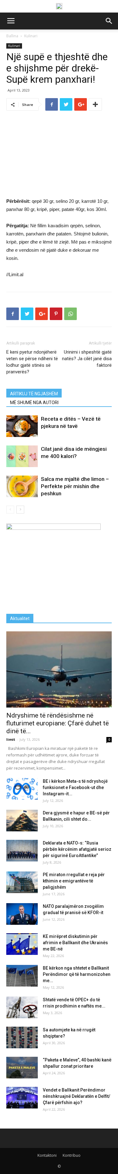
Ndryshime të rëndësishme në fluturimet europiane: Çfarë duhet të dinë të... (57, 723)
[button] (109, 21)
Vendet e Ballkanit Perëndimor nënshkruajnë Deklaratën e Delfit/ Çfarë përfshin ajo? (76, 1096)
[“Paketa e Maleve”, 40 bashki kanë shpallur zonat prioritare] (22, 1067)
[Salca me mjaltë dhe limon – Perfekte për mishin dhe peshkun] (22, 486)
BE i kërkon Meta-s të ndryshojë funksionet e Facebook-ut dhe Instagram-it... (75, 787)
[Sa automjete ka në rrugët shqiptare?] (22, 1037)
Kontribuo (72, 1155)
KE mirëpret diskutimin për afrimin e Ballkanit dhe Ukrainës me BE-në (75, 942)
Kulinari (30, 36)
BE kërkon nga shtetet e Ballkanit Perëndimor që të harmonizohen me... (76, 974)
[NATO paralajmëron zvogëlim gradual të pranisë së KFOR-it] (22, 914)
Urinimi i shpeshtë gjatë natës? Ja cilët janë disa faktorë (87, 358)
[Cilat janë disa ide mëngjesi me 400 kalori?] (22, 456)
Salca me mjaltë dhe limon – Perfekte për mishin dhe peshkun (75, 486)
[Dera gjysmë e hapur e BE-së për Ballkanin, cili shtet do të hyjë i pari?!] (22, 820)
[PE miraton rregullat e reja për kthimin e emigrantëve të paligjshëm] (22, 882)
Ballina (12, 36)
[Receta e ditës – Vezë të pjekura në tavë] (22, 426)
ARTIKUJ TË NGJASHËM (34, 393)
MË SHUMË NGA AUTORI (34, 402)
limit (10, 739)
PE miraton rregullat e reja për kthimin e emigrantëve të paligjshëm (74, 881)
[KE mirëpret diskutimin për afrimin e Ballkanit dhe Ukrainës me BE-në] (22, 944)
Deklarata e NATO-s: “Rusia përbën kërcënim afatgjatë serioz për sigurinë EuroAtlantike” (77, 849)
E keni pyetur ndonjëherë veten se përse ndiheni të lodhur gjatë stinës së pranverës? (32, 362)
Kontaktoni (47, 1155)
